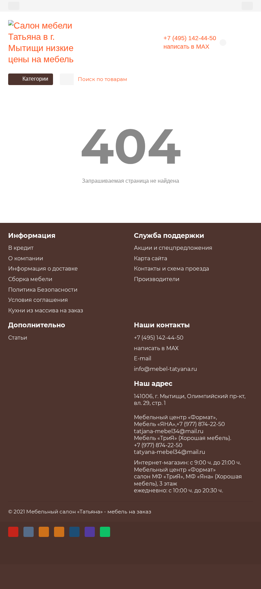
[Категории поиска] (67, 79)
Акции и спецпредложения (173, 248)
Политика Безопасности (42, 290)
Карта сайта (150, 258)
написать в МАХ (186, 46)
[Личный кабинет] (247, 6)
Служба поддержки (169, 235)
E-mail (142, 358)
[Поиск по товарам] (246, 79)
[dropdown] (13, 6)
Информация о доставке (43, 268)
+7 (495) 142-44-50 (189, 38)
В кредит (21, 248)
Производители (156, 279)
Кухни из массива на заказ (45, 310)
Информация (31, 235)
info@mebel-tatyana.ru (165, 369)
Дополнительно (36, 325)
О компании (25, 258)
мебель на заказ (129, 511)
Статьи (17, 337)
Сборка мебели (30, 279)
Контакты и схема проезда (171, 268)
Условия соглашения (38, 300)
